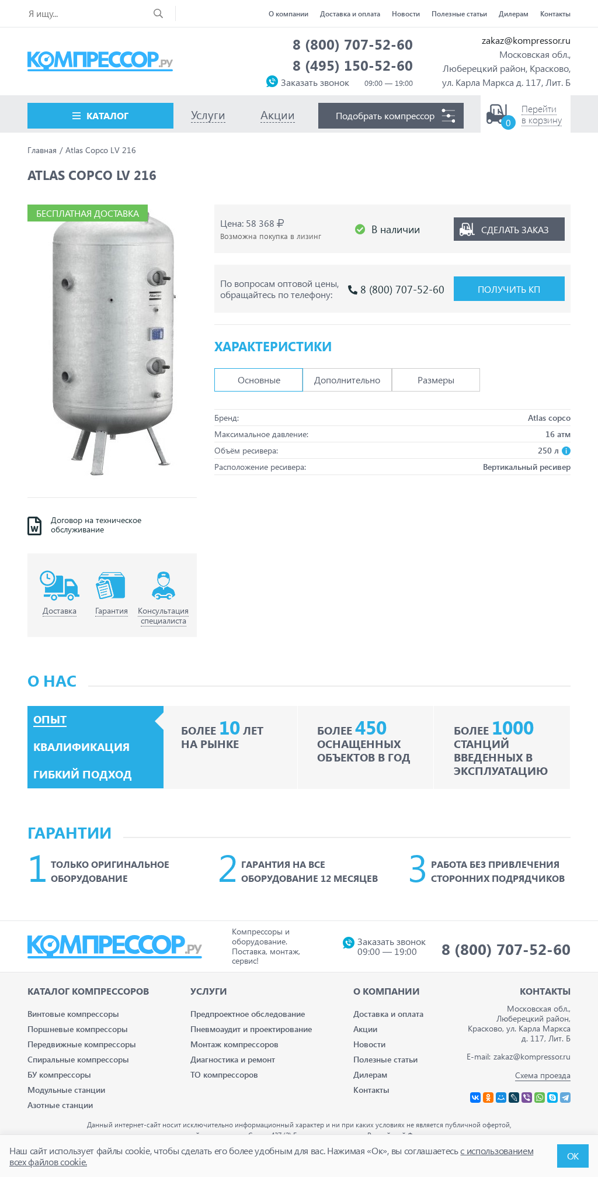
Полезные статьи (459, 13)
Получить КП (509, 289)
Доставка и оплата (350, 13)
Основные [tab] (259, 379)
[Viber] (526, 1097)
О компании (288, 13)
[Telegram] (565, 1097)
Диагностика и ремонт (232, 1059)
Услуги (208, 991)
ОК (573, 1156)
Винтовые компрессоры (73, 1013)
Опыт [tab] (50, 719)
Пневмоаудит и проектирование (251, 1028)
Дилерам (514, 13)
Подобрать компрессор (385, 115)
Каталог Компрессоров (88, 991)
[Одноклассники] (488, 1097)
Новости (406, 13)
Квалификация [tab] (81, 747)
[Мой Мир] (501, 1097)
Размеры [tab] (436, 379)
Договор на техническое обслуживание (96, 525)
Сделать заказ (515, 229)
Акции (365, 1028)
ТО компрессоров (224, 1074)
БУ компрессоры (59, 1074)
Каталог (107, 115)
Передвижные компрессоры (81, 1044)
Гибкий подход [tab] (82, 774)
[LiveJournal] (514, 1097)
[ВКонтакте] (475, 1097)
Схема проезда (543, 1075)
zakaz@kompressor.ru (526, 40)
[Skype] (552, 1097)
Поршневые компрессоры (77, 1028)
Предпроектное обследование (247, 1013)
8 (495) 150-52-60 (353, 65)
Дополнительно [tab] (347, 379)
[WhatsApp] (539, 1097)
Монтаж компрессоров (234, 1044)
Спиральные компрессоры (78, 1059)
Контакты (555, 13)
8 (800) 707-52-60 (353, 43)
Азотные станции (60, 1104)
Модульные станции (66, 1089)
